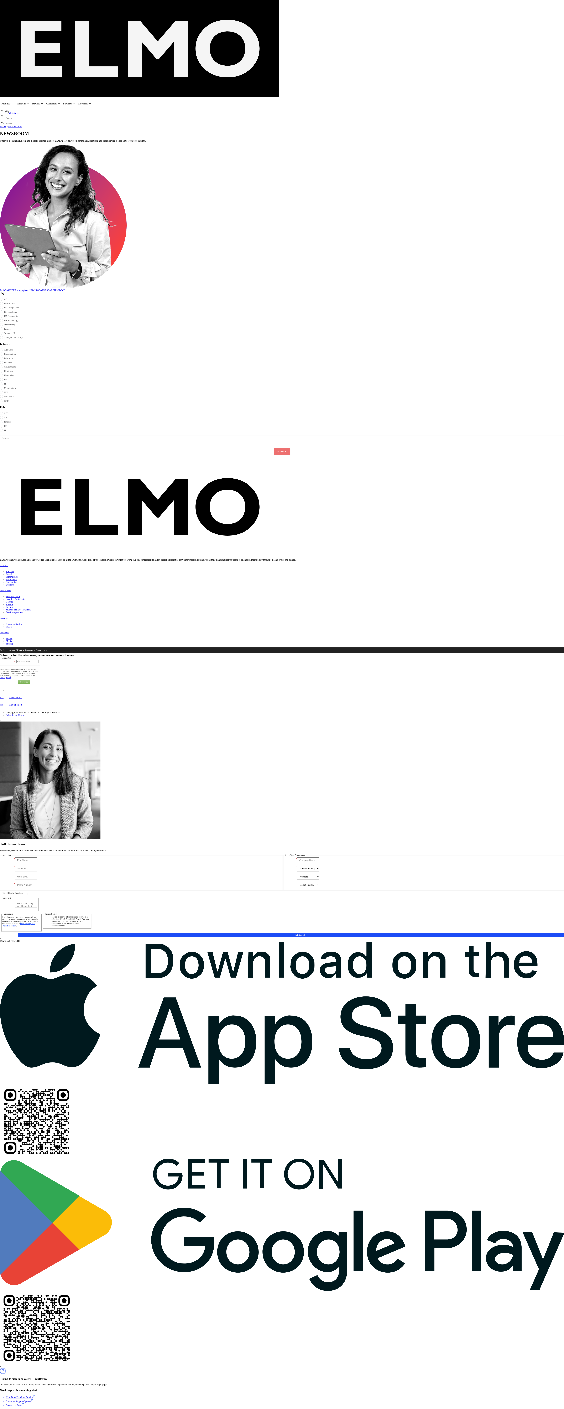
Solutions (21, 103)
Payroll (9, 574)
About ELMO (16, 650)
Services (36, 103)
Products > (4, 566)
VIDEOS (61, 290)
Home (3, 126)
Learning (10, 584)
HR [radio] (5, 379)
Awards (9, 604)
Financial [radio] (8, 362)
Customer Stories (14, 624)
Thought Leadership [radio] (13, 337)
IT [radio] (5, 384)
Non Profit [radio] (9, 396)
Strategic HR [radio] (10, 333)
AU (2, 697)
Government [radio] (10, 367)
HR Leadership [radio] (11, 316)
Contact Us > (4, 632)
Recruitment (11, 579)
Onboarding (11, 582)
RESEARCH (49, 290)
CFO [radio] (6, 417)
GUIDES (11, 290)
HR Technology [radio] (11, 320)
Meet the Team (13, 596)
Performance (12, 577)
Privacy (9, 607)
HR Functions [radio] (10, 312)
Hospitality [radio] (9, 375)
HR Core (10, 571)
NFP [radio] (6, 392)
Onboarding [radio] (9, 324)
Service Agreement (15, 612)
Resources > (4, 618)
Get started (14, 113)
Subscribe (24, 682)
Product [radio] (7, 329)
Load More (282, 451)
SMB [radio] (6, 401)
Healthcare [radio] (9, 371)
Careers (9, 601)
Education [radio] (8, 358)
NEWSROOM (15, 126)
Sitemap (9, 643)
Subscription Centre (15, 715)
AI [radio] (5, 299)
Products (5, 103)
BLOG (3, 290)
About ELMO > (5, 591)
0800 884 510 (15, 705)
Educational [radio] (9, 303)
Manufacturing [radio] (11, 388)
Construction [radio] (10, 354)
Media (9, 641)
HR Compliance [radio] (11, 307)
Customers (51, 103)
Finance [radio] (7, 422)
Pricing (9, 638)
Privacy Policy (5, 678)
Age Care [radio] (8, 350)
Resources (83, 103)
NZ (1, 705)
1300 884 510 (15, 697)
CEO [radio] (6, 413)
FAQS (9, 626)
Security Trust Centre (16, 599)
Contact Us (40, 650)
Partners (67, 103)
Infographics (22, 290)
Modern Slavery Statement (18, 609)
